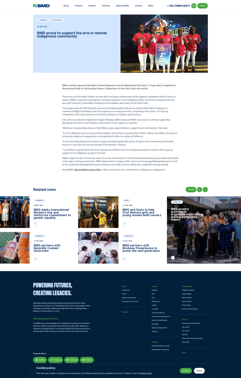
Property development (159, 328)
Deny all (199, 371)
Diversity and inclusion (190, 309)
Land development (158, 313)
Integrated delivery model (160, 346)
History (124, 294)
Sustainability (186, 294)
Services (106, 6)
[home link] (41, 5)
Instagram (57, 360)
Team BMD (185, 342)
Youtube (88, 360)
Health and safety (188, 290)
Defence (155, 331)
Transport (155, 309)
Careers (138, 6)
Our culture (186, 331)
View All (191, 189)
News (151, 6)
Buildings (155, 324)
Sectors (92, 6)
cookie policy (146, 373)
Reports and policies (129, 298)
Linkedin (41, 360)
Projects (79, 6)
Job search (186, 327)
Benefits (185, 334)
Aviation (154, 290)
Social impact (186, 301)
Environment (186, 305)
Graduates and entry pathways (192, 338)
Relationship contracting (160, 350)
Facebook (73, 360)
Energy (154, 305)
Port (153, 298)
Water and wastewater (159, 320)
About (66, 6)
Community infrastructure (161, 316)
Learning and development (191, 323)
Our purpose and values (130, 301)
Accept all (185, 371)
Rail (153, 294)
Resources (155, 301)
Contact (202, 6)
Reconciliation (187, 298)
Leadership (125, 290)
